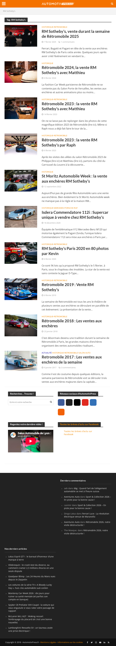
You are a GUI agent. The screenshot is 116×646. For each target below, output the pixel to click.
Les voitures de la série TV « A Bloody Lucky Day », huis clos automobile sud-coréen (30, 586)
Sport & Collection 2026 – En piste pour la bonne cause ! (87, 498)
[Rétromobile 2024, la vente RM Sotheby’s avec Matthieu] (21, 71)
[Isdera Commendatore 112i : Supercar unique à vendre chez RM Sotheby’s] (21, 216)
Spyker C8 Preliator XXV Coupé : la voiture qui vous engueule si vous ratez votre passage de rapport (31, 607)
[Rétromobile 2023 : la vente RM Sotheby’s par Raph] (21, 144)
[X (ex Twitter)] (69, 402)
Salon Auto (84, 353)
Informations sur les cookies (70, 642)
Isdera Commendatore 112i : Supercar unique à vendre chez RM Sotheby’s (75, 215)
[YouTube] (85, 402)
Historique (47, 27)
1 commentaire (67, 41)
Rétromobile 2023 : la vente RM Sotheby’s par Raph (69, 142)
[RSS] (61, 412)
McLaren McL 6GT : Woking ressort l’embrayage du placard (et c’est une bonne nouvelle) (30, 619)
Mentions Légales (48, 642)
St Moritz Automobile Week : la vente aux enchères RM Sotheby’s (74, 179)
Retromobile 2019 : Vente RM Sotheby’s (68, 287)
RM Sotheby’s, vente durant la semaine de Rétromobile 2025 (76, 34)
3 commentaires (68, 367)
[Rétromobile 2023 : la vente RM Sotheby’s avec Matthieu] (21, 108)
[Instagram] (77, 402)
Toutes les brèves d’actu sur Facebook (79, 424)
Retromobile (60, 27)
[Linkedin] (93, 402)
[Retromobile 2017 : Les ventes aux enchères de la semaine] (21, 360)
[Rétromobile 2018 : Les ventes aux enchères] (21, 325)
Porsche (68, 208)
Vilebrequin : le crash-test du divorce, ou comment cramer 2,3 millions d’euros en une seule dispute (31, 568)
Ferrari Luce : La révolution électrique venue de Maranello (86, 515)
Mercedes (59, 208)
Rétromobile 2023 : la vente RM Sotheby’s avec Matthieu (69, 106)
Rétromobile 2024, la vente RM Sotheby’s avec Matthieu (69, 70)
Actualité (47, 353)
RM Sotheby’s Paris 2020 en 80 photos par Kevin (75, 251)
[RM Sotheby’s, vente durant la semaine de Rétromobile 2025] (21, 35)
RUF (76, 208)
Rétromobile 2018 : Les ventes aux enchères (72, 323)
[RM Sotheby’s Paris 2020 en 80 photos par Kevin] (21, 252)
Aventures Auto (72, 496)
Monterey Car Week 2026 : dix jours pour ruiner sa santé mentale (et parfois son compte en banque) (29, 596)
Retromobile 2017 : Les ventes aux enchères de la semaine (72, 359)
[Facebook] (61, 402)
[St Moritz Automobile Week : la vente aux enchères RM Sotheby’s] (21, 180)
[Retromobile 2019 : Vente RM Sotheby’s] (21, 289)
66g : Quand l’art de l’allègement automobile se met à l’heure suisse (85, 490)
